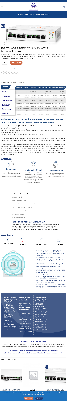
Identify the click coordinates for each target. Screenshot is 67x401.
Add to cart (16, 63)
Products (29, 14)
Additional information (17, 82)
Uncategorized (42, 14)
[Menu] (2, 7)
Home (20, 14)
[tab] (5, 82)
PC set (33, 389)
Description (5, 82)
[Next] (65, 382)
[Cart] (64, 7)
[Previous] (1, 382)
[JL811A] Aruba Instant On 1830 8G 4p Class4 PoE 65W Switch (55, 389)
